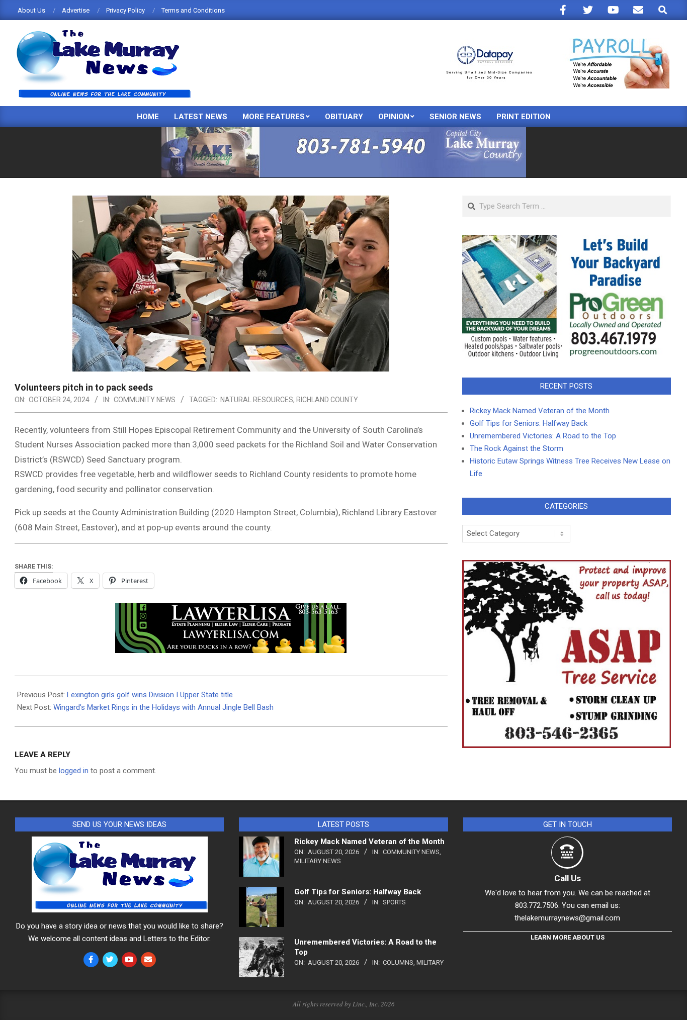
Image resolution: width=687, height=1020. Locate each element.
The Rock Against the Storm (516, 448)
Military (430, 962)
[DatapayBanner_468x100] (551, 42)
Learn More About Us (568, 937)
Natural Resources (256, 400)
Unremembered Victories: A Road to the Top (543, 435)
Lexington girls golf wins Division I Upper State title (150, 694)
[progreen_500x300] (566, 240)
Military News (317, 861)
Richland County (327, 400)
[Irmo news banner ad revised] (231, 610)
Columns (398, 962)
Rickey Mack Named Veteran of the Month (540, 410)
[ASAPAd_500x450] (566, 566)
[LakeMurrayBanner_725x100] (343, 131)
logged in (74, 770)
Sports (394, 902)
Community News (145, 400)
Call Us (567, 878)
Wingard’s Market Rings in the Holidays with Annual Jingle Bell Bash (163, 707)
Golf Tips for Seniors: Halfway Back (528, 423)
